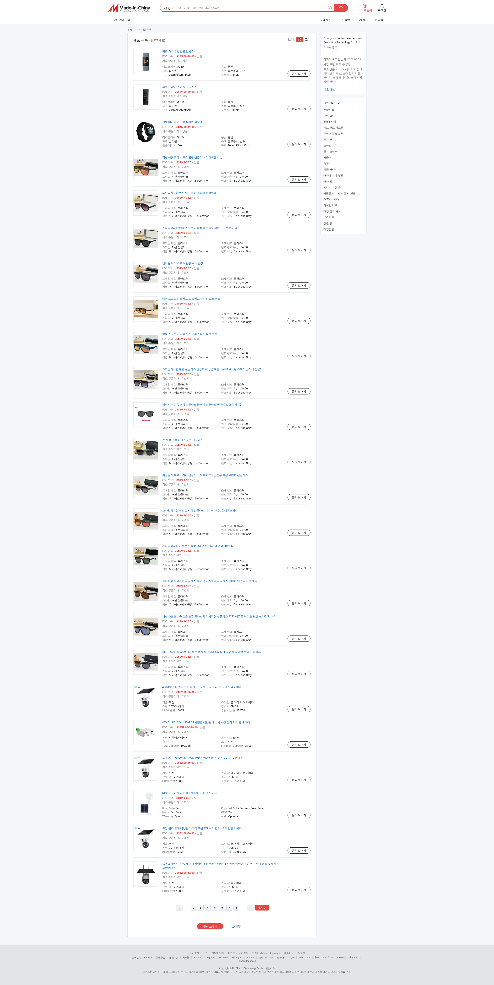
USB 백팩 (328, 217)
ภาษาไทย (328, 957)
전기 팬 (327, 139)
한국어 (280, 957)
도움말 (346, 20)
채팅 (238, 926)
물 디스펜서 (330, 151)
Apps (362, 20)
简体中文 (160, 957)
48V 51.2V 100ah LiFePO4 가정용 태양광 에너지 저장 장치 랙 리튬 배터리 (206, 722)
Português (237, 957)
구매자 (324, 20)
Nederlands (304, 957)
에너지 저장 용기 (333, 187)
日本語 (186, 957)
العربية (291, 957)
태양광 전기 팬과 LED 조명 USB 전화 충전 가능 (189, 793)
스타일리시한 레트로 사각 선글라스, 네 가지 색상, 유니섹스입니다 (201, 510)
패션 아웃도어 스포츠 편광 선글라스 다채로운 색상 (192, 157)
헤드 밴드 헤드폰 (333, 127)
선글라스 (328, 109)
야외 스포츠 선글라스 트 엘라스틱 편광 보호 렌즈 (191, 298)
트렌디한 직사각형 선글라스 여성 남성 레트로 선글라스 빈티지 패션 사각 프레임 (209, 581)
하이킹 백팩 (330, 205)
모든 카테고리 (121, 20)
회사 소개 (194, 953)
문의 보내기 (299, 73)
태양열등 (328, 229)
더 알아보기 (332, 89)
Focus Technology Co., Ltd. (251, 968)
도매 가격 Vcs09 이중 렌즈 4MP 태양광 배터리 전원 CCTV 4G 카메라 (202, 757)
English (148, 957)
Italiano (251, 957)
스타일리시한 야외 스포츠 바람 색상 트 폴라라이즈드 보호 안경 (199, 228)
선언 (205, 953)
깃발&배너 (329, 121)
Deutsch (223, 957)
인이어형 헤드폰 (333, 133)
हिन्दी (317, 957)
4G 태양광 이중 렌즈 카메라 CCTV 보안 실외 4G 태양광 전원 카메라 (202, 687)
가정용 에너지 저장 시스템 (339, 193)
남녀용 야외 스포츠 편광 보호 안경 (182, 263)
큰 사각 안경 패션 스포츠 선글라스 (182, 440)
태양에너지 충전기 (334, 175)
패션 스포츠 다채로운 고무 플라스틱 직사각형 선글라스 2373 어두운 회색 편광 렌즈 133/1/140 (218, 616)
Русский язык (266, 957)
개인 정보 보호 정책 (238, 953)
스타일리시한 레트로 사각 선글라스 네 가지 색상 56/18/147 (197, 546)
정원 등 (327, 223)
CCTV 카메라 (331, 199)
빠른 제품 (289, 953)
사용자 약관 (218, 953)
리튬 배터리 (330, 169)
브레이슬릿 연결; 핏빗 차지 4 (179, 86)
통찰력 (301, 953)
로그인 (382, 10)
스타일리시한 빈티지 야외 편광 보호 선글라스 (189, 192)
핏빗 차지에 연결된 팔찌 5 (177, 51)
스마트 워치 (330, 145)
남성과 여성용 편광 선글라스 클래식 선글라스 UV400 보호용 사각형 (202, 404)
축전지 (327, 163)
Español (211, 957)
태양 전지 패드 (332, 211)
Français (198, 957)
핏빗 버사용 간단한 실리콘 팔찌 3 (182, 122)
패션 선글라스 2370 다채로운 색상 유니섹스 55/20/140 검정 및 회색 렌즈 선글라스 (211, 651)
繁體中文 (173, 957)
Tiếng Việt (353, 957)
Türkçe (340, 957)
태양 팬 (327, 181)
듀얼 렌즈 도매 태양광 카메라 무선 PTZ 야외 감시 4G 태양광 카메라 (202, 828)
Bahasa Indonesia (247, 960)
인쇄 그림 (329, 115)
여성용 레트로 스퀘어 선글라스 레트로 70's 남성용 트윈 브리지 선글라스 (205, 475)
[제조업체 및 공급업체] (129, 8)
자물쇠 (327, 157)
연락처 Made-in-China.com (266, 953)
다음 (261, 907)
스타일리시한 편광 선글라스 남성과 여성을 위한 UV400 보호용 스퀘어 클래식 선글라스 (213, 369)
